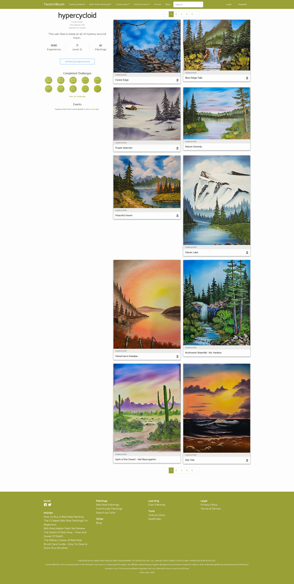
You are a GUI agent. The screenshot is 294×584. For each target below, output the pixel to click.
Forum (157, 4)
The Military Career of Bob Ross (63, 540)
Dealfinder (154, 518)
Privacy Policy (209, 504)
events (92, 109)
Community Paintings (109, 508)
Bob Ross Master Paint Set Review (64, 528)
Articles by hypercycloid (77, 61)
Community (122, 4)
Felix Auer (144, 572)
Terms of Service (211, 508)
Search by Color (105, 512)
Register (242, 4)
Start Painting (156, 504)
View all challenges (77, 96)
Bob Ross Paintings (99, 4)
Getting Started (77, 4)
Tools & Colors (141, 4)
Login (229, 4)
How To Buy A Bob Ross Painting (64, 516)
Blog (167, 4)
